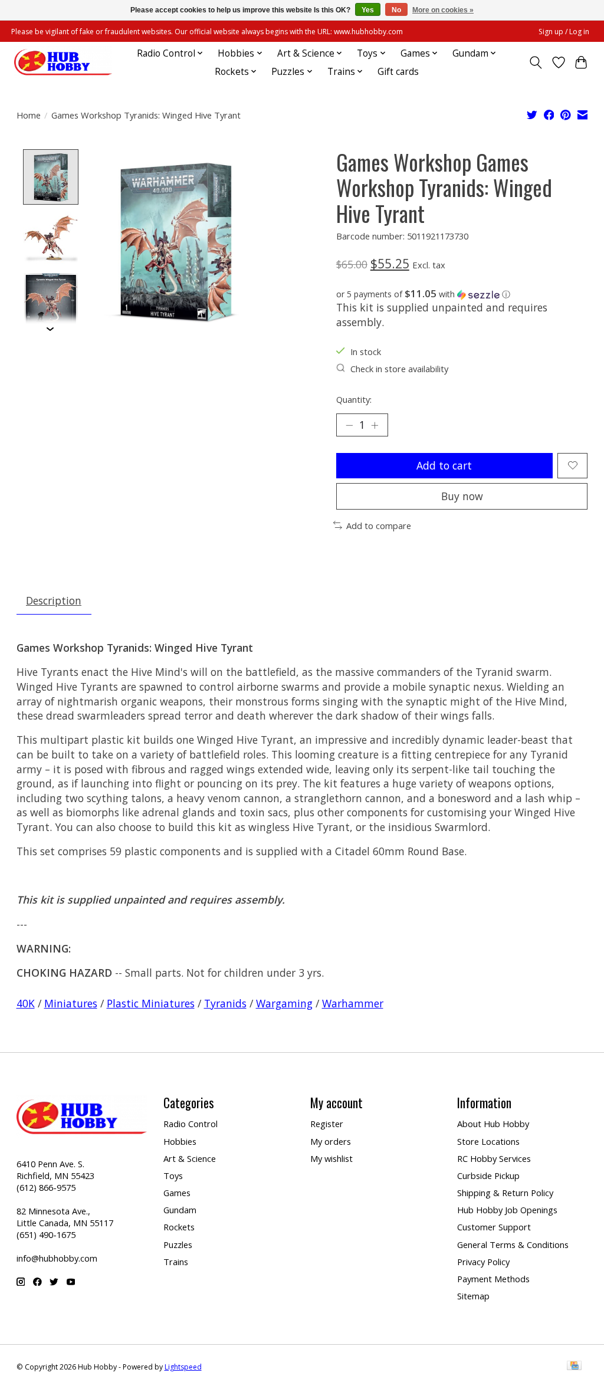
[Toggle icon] (535, 62)
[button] (462, 294)
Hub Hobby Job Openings (507, 1210)
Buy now (462, 496)
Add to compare (378, 525)
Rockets (179, 1227)
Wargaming (284, 1003)
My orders (330, 1141)
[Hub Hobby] (63, 62)
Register (326, 1123)
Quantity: (354, 399)
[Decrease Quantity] (349, 424)
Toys (173, 1175)
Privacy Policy (483, 1261)
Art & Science (189, 1158)
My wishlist (331, 1158)
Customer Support (494, 1227)
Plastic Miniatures (151, 1003)
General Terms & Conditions (513, 1244)
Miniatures (70, 1003)
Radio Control (190, 1123)
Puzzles (177, 1244)
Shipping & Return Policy (505, 1192)
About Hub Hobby (493, 1123)
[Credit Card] (574, 1366)
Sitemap (473, 1296)
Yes (368, 10)
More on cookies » (443, 10)
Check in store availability (399, 369)
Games (177, 1192)
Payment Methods (493, 1279)
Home (29, 115)
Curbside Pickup (488, 1175)
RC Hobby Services (494, 1158)
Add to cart (444, 465)
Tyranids (225, 1003)
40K (26, 1003)
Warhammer (352, 1003)
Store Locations (488, 1141)
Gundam (179, 1210)
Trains (175, 1261)
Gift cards (398, 71)
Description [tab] (53, 600)
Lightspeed (183, 1367)
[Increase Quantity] (374, 424)
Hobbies (179, 1141)
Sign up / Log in (564, 32)
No (396, 10)
